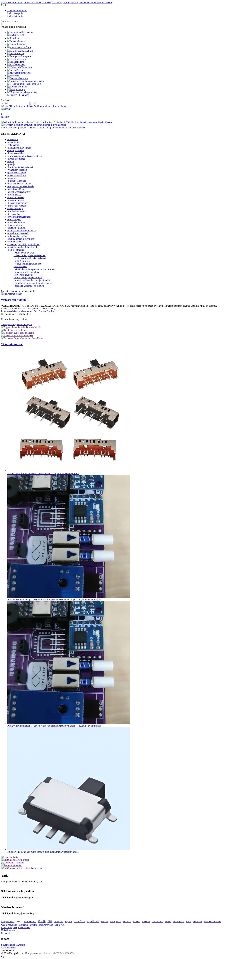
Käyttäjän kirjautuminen (38, 106)
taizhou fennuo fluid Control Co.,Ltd (36, 311)
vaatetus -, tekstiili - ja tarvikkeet (30, 258)
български (178, 921)
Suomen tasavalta (212, 921)
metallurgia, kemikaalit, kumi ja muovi (33, 283)
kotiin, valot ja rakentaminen (28, 277)
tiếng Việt (59, 924)
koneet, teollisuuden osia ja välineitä (32, 280)
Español (68, 921)
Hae (33, 103)
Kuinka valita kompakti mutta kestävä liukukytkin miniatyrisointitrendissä (43, 852)
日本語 (42, 921)
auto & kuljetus (22, 261)
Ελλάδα (146, 921)
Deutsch (127, 921)
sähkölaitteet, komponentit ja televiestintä (34, 269)
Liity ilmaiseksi (59, 106)
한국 (50, 921)
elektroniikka (20, 266)
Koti (3, 127)
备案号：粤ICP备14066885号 (59, 953)
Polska (168, 921)
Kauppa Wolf (7, 921)
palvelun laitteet (57, 127)
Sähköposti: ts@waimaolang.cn (16, 324)
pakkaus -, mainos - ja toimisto (33, 127)
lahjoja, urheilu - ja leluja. (26, 272)
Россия (104, 921)
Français (58, 921)
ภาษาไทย (79, 921)
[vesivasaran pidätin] (11, 293)
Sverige (33, 924)
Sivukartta (6, 933)
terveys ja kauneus (23, 274)
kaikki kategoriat (15, 13)
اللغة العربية (93, 921)
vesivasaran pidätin (13, 299)
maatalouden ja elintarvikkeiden (30, 255)
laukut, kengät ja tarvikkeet (27, 263)
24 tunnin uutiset (12, 344)
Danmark (197, 921)
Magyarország (46, 924)
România (23, 924)
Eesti (188, 921)
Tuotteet (12, 127)
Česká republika (9, 924)
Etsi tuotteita (24, 927)
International (30, 921)
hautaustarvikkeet (76, 127)
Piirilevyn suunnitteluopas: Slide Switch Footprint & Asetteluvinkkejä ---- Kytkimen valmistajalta (54, 599)
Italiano (136, 921)
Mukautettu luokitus (17, 10)
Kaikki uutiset (8, 930)
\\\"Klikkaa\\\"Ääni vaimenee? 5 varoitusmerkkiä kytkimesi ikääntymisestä (43, 473)
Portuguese (115, 921)
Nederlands (157, 921)
